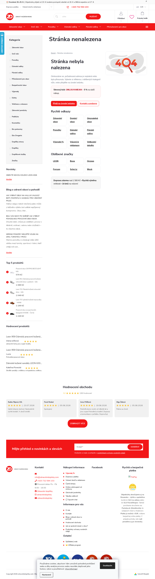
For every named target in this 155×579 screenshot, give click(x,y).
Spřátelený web (71, 542)
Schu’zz (73, 169)
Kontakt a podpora (88, 103)
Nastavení (46, 574)
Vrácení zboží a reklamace (32, 7)
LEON (55, 161)
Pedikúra (15, 117)
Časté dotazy (70, 484)
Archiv (9, 179)
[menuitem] (17, 27)
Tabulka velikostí (72, 496)
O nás (68, 510)
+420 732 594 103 (45, 480)
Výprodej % (58, 142)
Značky (14, 160)
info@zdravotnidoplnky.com (47, 477)
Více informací (71, 569)
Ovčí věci (15, 54)
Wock (89, 169)
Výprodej (15, 91)
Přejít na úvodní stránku (64, 103)
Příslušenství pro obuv (20, 79)
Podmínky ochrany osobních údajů (76, 530)
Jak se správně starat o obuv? (77, 526)
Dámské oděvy (17, 66)
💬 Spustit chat (71, 500)
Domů (53, 53)
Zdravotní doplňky (45, 491)
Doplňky (15, 148)
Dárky (14, 98)
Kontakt (69, 514)
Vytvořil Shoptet (143, 574)
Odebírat (135, 447)
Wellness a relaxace (19, 104)
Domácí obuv (73, 120)
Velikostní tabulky (91, 143)
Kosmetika (16, 123)
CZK (141, 7)
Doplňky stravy (18, 142)
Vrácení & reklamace (74, 143)
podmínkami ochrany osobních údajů (111, 453)
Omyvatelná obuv (92, 120)
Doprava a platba (12, 7)
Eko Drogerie (17, 135)
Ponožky (15, 60)
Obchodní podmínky (73, 493)
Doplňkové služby (19, 154)
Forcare (56, 169)
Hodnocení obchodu (77, 387)
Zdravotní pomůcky (19, 110)
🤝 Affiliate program (73, 545)
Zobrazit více (77, 423)
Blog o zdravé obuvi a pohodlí (74, 518)
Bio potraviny (17, 129)
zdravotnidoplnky (44, 494)
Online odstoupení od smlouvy (74, 488)
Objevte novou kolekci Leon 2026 (21, 175)
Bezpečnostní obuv (19, 85)
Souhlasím (107, 565)
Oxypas (90, 161)
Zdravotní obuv (17, 47)
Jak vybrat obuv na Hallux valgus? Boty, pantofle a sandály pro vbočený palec (24, 198)
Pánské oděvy (17, 73)
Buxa (72, 161)
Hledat (93, 16)
